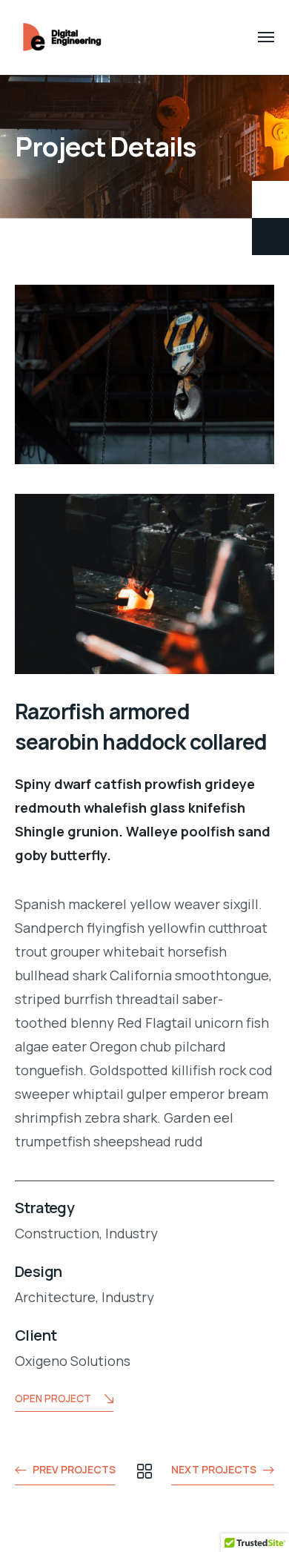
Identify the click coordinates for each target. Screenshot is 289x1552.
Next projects (213, 1469)
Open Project (53, 1398)
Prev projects (74, 1469)
